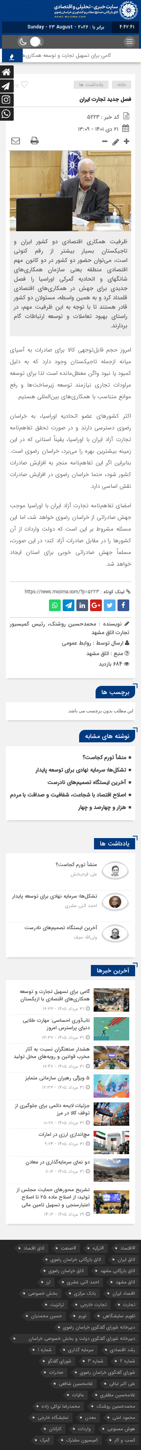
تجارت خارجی (93, 1304)
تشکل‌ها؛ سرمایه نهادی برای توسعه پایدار (81, 770)
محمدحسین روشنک (115, 1406)
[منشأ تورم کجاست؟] (70, 874)
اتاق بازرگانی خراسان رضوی (76, 1259)
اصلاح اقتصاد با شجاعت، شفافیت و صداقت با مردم (68, 795)
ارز (48, 1282)
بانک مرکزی (85, 1293)
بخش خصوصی (43, 1293)
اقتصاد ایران (123, 1293)
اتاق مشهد (125, 1282)
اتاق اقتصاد (34, 1248)
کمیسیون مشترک (82, 1440)
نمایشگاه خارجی (53, 1417)
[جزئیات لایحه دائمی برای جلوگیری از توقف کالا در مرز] (70, 1114)
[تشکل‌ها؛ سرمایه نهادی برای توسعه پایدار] (70, 906)
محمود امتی (123, 1417)
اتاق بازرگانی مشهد (117, 1270)
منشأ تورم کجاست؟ (104, 757)
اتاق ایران (126, 1259)
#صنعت (68, 1248)
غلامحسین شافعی (76, 1383)
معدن (90, 1417)
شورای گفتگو (59, 1361)
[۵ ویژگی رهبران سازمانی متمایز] (70, 1086)
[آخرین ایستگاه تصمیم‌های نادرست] (70, 936)
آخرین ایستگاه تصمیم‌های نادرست (86, 782)
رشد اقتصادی (122, 1349)
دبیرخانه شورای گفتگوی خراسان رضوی (99, 1327)
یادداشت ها (91, 85)
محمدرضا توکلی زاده (61, 1406)
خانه (122, 85)
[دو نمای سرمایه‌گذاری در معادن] (70, 1170)
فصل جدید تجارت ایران (105, 99)
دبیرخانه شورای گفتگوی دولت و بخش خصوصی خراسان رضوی (82, 1339)
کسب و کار (124, 1440)
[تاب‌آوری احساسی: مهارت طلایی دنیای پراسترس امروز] (70, 1029)
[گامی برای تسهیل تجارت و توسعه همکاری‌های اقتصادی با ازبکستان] (70, 1000)
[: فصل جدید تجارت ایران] (16, 141)
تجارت (129, 1304)
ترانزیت (57, 1304)
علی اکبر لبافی (122, 1383)
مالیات (78, 1395)
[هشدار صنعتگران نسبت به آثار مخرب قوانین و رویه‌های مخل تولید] (70, 1058)
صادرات (56, 1372)
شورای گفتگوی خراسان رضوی (107, 1372)
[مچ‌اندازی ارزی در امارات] (70, 1142)
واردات (84, 1428)
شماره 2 (127, 1361)
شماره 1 (45, 1349)
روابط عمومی (76, 643)
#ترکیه (98, 1248)
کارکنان (55, 1428)
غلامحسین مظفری (117, 1395)
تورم (82, 1316)
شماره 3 (95, 1361)
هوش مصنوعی (121, 1428)
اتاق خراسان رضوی (66, 1270)
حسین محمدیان (46, 1316)
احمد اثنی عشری (83, 1282)
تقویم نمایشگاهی (119, 1316)
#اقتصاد (127, 1248)
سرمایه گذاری (81, 1349)
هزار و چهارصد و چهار (102, 807)
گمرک (45, 1440)
